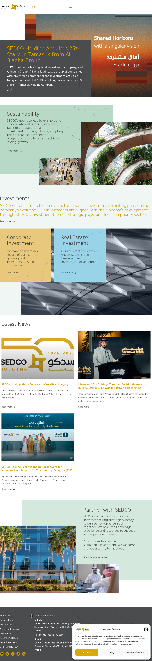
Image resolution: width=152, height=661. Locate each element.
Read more (7, 407)
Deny (111, 652)
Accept (87, 652)
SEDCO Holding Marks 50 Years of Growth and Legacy (34, 384)
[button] (146, 629)
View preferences (136, 652)
